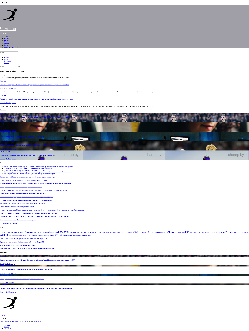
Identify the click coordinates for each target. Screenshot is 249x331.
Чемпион (8, 28)
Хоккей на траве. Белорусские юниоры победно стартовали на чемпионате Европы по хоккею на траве (36, 99)
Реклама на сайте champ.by (9, 223)
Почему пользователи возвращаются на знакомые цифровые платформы (26, 127)
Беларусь (7, 37)
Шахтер (14, 235)
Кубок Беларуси (142, 232)
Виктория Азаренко (83, 232)
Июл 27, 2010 (4, 103)
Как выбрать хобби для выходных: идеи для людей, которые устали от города (27, 155)
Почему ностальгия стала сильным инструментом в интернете (22, 136)
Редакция (12, 88)
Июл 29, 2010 (4, 88)
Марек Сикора (164, 232)
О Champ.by (8, 328)
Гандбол (100, 232)
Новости (3, 81)
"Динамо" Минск (13, 232)
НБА (176, 232)
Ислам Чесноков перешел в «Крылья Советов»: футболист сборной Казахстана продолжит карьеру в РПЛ (37, 117)
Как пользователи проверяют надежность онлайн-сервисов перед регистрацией (26, 197)
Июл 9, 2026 (4, 140)
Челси (9, 235)
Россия (6, 45)
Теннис (6, 42)
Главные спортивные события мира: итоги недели (18, 220)
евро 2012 (22, 235)
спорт (52, 235)
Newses (25, 322)
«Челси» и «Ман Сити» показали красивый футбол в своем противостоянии (27, 248)
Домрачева (131, 232)
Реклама (6, 327)
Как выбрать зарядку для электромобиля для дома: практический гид (23, 203)
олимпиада (43, 235)
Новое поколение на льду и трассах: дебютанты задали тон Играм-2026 (23, 238)
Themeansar (37, 322)
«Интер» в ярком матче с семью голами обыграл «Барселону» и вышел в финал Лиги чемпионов (34, 216)
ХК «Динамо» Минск (241, 232)
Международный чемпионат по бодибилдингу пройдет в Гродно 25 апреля (26, 200)
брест (18, 235)
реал (48, 235)
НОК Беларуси (181, 232)
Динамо (126, 232)
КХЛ (136, 232)
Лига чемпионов (154, 232)
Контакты (7, 325)
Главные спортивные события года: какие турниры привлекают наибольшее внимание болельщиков (36, 146)
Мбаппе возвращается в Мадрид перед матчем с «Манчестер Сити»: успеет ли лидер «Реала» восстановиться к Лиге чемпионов (42, 210)
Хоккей (6, 38)
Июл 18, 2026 (4, 131)
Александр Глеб (37, 232)
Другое (2, 123)
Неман (191, 232)
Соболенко (214, 232)
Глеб (104, 232)
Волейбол (93, 232)
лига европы (29, 235)
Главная (6, 76)
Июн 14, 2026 (4, 159)
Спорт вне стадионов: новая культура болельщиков (17, 207)
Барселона (46, 232)
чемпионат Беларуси (11, 47)
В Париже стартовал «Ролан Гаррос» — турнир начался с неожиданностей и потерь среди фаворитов (35, 183)
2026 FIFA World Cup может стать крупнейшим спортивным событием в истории (28, 213)
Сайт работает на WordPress (9, 322)
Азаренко (29, 232)
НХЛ (187, 232)
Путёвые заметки (5, 132)
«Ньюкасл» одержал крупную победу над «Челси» (17, 245)
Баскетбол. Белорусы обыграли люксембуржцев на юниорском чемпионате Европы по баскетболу (34, 85)
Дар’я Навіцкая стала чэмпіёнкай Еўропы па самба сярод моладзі (23, 193)
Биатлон (72, 232)
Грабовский (108, 232)
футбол (6, 43)
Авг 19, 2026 (4, 121)
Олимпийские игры (198, 232)
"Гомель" (3, 232)
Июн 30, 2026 (4, 149)
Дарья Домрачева (117, 232)
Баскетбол (7, 61)
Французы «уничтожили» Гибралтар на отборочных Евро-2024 (22, 242)
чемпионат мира (86, 235)
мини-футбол (36, 235)
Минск (171, 232)
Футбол (6, 40)
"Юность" (21, 232)
